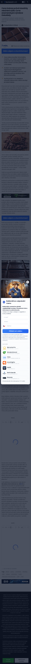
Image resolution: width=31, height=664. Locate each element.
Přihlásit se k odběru (15, 331)
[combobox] (4, 325)
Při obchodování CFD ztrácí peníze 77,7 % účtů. (14, 381)
